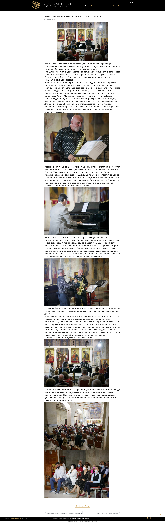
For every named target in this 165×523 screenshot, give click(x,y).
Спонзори (110, 5)
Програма (94, 5)
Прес (105, 5)
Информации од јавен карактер (126, 5)
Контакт (116, 5)
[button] (76, 506)
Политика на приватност (72, 521)
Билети (100, 5)
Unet (27, 518)
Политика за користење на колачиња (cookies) (88, 521)
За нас (88, 5)
